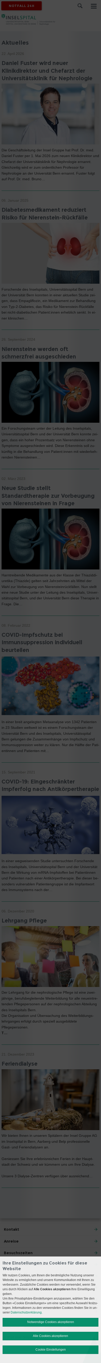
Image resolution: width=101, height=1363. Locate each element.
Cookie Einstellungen (50, 1349)
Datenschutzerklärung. (26, 1312)
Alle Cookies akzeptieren (50, 1336)
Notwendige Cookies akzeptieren (50, 1322)
